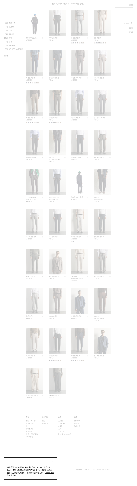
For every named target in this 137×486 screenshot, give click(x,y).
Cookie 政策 (49, 473)
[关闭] (52, 461)
